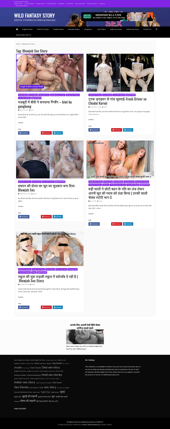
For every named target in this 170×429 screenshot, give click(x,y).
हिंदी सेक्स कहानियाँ (42, 401)
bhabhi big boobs (51, 360)
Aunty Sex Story (38, 269)
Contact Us (102, 3)
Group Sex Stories (73, 95)
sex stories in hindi (36, 388)
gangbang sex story (58, 95)
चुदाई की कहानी (36, 98)
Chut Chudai (35, 368)
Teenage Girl (72, 269)
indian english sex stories (21, 378)
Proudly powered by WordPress (69, 425)
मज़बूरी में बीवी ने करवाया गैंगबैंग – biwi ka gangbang (45, 104)
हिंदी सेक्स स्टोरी (53, 401)
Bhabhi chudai (61, 360)
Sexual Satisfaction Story (23, 392)
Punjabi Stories (40, 3)
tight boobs (36, 392)
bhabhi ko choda (30, 363)
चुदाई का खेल (17, 397)
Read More (20, 123)
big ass (49, 363)
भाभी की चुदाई (16, 401)
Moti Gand (57, 382)
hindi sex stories (52, 374)
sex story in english (63, 387)
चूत (53, 396)
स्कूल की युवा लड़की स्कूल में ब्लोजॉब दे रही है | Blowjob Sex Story (48, 278)
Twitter (35, 133)
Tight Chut (45, 392)
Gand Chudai (59, 371)
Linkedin (58, 133)
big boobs (57, 363)
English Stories (18, 3)
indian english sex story (37, 378)
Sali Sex (106, 185)
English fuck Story (20, 371)
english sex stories (33, 371)
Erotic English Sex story (47, 371)
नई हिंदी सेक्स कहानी (61, 397)
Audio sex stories (80, 3)
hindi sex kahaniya (34, 375)
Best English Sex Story (38, 360)
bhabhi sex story (40, 363)
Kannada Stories (51, 3)
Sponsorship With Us (22, 5)
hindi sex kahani (20, 375)
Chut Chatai (26, 368)
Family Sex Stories (95, 182)
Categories (61, 3)
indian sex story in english (44, 383)
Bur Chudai (66, 363)
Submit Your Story (92, 3)
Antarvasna (23, 95)
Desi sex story (51, 367)
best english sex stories (22, 360)
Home (18, 44)
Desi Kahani (33, 95)
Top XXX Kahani (24, 98)
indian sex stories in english (52, 378)
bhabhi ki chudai (19, 363)
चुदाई (62, 391)
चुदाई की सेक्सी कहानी (44, 397)
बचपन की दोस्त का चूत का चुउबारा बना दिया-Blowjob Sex (46, 187)
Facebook (24, 133)
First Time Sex (61, 269)
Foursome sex (44, 95)
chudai (18, 367)
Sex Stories (21, 387)
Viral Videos (69, 3)
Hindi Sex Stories (29, 3)
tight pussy (55, 392)
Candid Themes (106, 425)
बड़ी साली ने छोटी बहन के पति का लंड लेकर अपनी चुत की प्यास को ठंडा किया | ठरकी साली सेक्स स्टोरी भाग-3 (117, 193)
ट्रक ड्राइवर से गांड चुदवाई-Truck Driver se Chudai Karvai (117, 101)
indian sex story (24, 382)
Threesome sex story (117, 185)
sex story (50, 387)
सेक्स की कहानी (28, 401)
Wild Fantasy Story (34, 15)
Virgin (34, 272)
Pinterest (46, 133)
